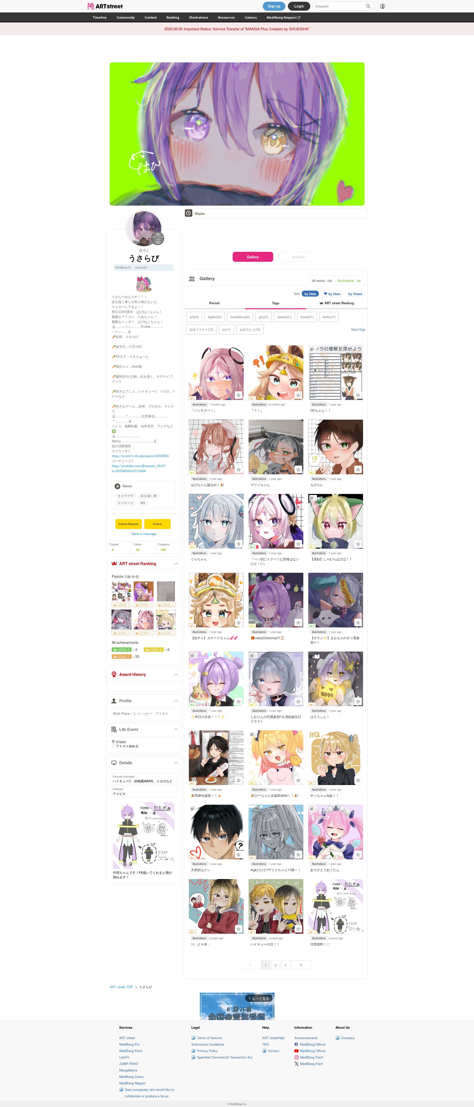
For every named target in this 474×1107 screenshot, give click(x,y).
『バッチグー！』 (204, 410)
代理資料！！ (320, 944)
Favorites (238, 395)
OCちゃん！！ (320, 410)
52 (138, 549)
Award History (132, 674)
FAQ (265, 1044)
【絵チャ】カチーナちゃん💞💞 (214, 637)
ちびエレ (316, 484)
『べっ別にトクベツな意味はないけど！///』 (275, 561)
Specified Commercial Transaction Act (224, 1057)
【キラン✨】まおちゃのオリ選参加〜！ (335, 640)
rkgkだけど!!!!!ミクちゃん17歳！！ (276, 869)
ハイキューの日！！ (265, 944)
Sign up (274, 6)
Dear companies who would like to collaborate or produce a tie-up (149, 1092)
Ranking (172, 17)
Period (214, 303)
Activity (298, 256)
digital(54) (214, 317)
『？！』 (257, 410)
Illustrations (198, 17)
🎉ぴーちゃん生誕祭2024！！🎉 (274, 795)
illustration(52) (240, 317)
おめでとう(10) (250, 329)
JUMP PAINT (129, 1063)
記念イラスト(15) (201, 329)
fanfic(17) (329, 317)
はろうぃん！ (320, 716)
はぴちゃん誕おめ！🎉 (207, 484)
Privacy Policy (207, 1050)
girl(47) (263, 317)
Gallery (253, 256)
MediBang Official (312, 1044)
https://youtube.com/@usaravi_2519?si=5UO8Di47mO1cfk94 (139, 468)
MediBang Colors (131, 1076)
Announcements (306, 1037)
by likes (334, 293)
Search (368, 6)
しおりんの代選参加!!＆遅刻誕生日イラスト (276, 718)
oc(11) (226, 329)
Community (126, 17)
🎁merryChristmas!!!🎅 (267, 637)
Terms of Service (209, 1037)
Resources (226, 17)
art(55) (194, 317)
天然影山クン (200, 869)
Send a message (144, 533)
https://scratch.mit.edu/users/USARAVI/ (140, 455)
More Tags (358, 329)
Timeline (100, 17)
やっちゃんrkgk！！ (324, 795)
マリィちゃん (260, 484)
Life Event (128, 729)
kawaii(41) (284, 317)
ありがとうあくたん (324, 869)
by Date (310, 293)
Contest (151, 17)
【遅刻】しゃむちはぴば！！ (331, 559)
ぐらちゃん (199, 559)
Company (348, 1037)
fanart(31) (307, 317)
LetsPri (124, 1057)
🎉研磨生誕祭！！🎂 (206, 795)
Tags (275, 303)
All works (322, 280)
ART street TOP (121, 986)
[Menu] (382, 6)
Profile (125, 701)
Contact (273, 1050)
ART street (127, 1037)
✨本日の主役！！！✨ (208, 716)
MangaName (128, 1070)
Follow (157, 524)
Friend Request (128, 524)
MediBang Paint (130, 1050)
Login (299, 6)
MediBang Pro (129, 1044)
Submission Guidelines (207, 1044)
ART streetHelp (273, 1037)
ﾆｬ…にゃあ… (201, 944)
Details (125, 762)
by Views (355, 293)
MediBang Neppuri (286, 17)
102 (163, 549)
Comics (251, 17)
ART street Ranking (137, 563)
